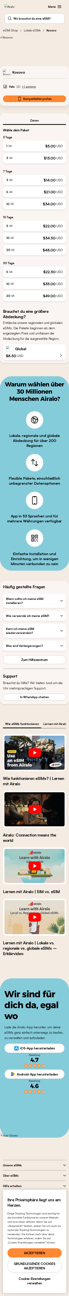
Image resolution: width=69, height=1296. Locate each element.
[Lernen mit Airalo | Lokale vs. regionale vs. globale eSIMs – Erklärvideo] (34, 917)
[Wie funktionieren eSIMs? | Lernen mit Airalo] (34, 753)
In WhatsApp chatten (34, 697)
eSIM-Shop (10, 30)
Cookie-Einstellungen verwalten (34, 1281)
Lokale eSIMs (32, 30)
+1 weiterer (29, 86)
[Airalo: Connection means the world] (34, 809)
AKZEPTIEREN (34, 1253)
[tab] (34, 120)
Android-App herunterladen (37, 1074)
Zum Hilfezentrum (34, 660)
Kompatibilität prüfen (37, 99)
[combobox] (34, 18)
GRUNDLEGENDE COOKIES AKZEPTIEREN (34, 1266)
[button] (59, 6)
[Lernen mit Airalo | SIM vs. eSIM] (34, 866)
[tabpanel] (34, 213)
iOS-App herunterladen (37, 1048)
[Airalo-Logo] (12, 6)
